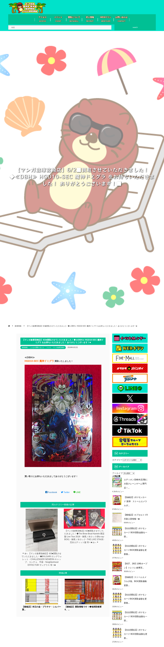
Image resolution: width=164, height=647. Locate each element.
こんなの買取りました (37, 347)
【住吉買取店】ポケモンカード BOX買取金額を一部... (135, 532)
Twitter (66, 492)
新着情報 (25, 347)
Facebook (52, 492)
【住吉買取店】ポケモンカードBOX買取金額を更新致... (135, 550)
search (135, 27)
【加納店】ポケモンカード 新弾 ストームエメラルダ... (135, 501)
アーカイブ (117, 473)
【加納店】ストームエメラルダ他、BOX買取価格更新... (135, 581)
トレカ (49, 347)
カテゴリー (117, 460)
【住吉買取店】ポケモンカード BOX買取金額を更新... (135, 634)
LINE (78, 492)
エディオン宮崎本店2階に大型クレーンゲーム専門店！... (136, 484)
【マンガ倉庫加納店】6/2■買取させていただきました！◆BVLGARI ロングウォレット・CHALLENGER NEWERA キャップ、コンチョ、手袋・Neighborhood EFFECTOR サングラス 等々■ (42, 559)
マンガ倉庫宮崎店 (58, 347)
